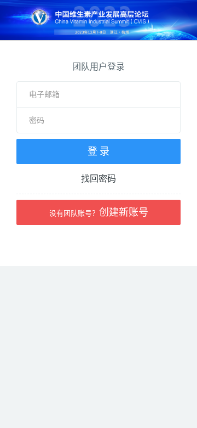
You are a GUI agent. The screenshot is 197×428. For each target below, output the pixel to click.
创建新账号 (98, 212)
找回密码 (98, 178)
